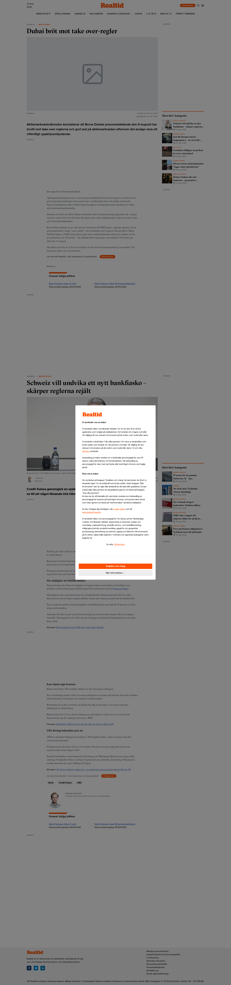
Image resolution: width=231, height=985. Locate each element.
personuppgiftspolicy (91, 512)
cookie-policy (119, 509)
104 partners (119, 544)
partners (86, 451)
